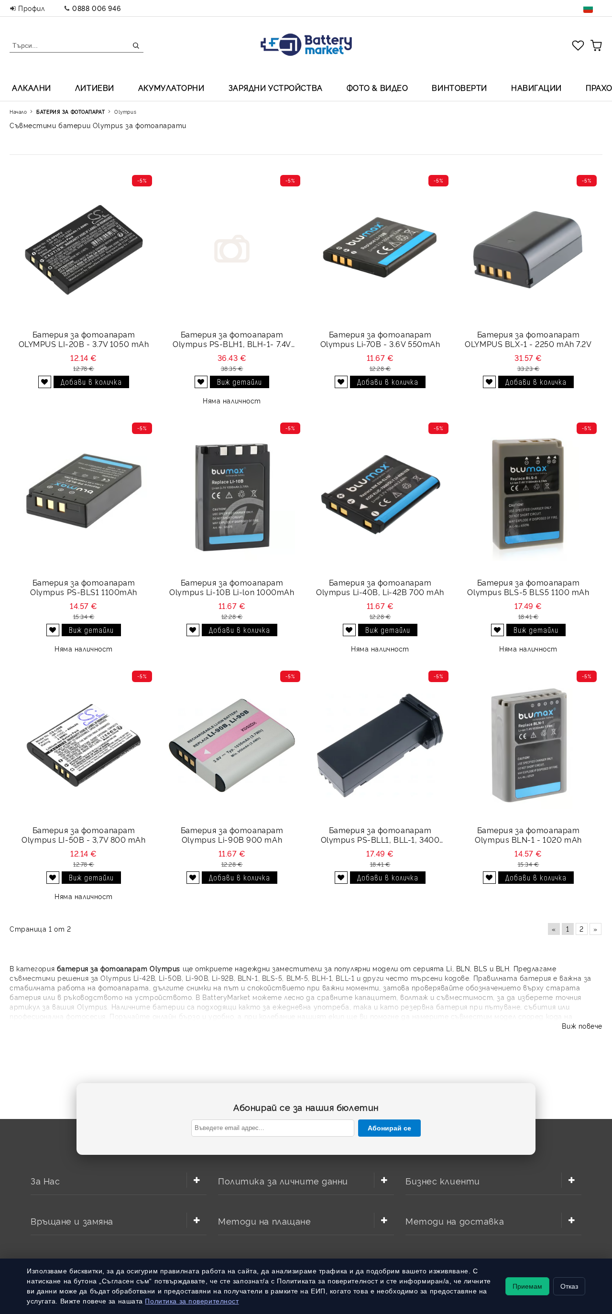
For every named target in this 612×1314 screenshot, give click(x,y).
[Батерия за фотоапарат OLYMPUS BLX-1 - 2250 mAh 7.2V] (528, 250)
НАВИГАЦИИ (536, 87)
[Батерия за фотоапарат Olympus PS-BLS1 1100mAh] (84, 497)
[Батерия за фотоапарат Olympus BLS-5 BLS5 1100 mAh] (528, 497)
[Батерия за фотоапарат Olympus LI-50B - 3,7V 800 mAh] (84, 745)
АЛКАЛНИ (31, 87)
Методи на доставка (454, 1221)
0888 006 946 (96, 7)
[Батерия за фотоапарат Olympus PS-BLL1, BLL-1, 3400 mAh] (380, 745)
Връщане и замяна (72, 1221)
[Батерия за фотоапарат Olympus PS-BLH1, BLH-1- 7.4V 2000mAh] (232, 250)
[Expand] (196, 1180)
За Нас (45, 1180)
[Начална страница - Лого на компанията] (306, 45)
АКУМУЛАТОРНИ (171, 87)
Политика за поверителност (192, 1301)
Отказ (569, 1286)
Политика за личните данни (283, 1180)
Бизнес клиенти (442, 1180)
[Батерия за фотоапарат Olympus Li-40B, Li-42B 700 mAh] (380, 497)
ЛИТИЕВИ (94, 87)
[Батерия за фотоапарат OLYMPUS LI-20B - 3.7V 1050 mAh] (84, 250)
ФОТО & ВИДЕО (377, 87)
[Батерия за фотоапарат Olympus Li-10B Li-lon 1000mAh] (232, 497)
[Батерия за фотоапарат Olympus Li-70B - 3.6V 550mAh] (380, 250)
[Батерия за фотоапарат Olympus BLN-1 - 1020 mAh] (528, 745)
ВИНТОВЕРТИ (459, 87)
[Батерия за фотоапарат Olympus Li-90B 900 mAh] (232, 745)
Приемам (527, 1286)
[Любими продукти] (578, 45)
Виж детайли (239, 381)
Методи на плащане (264, 1221)
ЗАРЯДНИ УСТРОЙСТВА (276, 87)
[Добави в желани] (44, 382)
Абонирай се (389, 1128)
